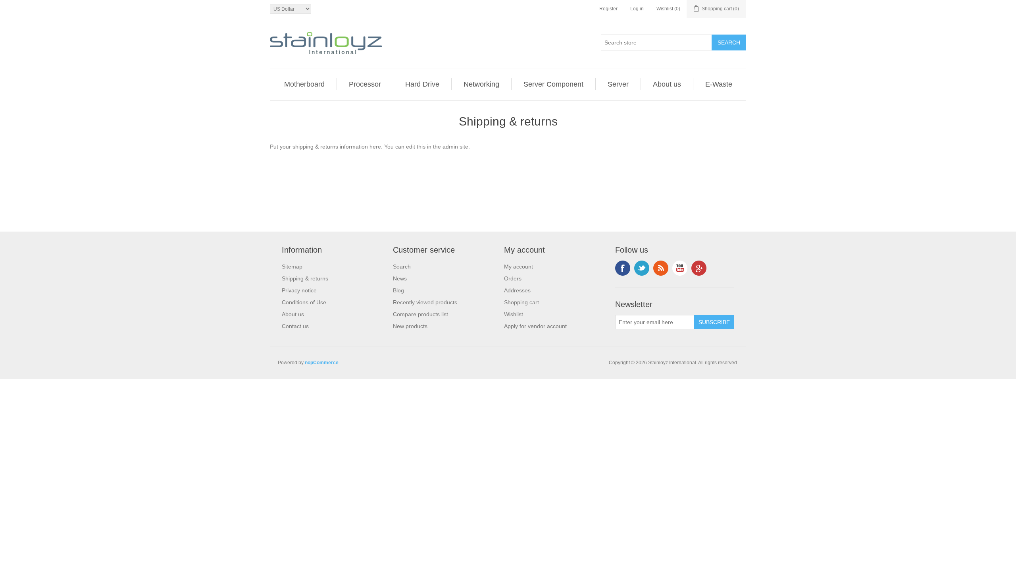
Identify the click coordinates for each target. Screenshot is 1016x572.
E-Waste (718, 84)
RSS (660, 268)
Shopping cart (521, 302)
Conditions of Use (304, 302)
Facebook (622, 268)
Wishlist (513, 314)
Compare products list (420, 314)
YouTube (679, 268)
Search (402, 266)
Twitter (641, 268)
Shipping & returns (305, 278)
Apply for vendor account (535, 326)
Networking (481, 84)
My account (518, 266)
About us (667, 84)
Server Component (553, 84)
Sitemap (292, 266)
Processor (365, 84)
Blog (398, 290)
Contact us (295, 326)
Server (618, 84)
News (400, 278)
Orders (512, 278)
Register (608, 9)
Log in (637, 9)
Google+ (698, 268)
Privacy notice (299, 290)
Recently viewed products (425, 302)
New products (410, 326)
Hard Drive (422, 84)
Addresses (517, 290)
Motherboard (304, 84)
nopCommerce (322, 362)
